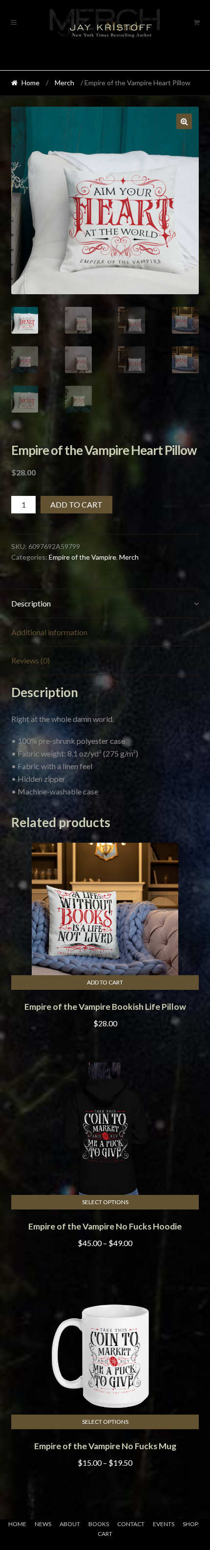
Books (98, 1524)
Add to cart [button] (105, 982)
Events (163, 1524)
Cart (105, 1533)
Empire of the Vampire (82, 557)
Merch (64, 82)
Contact (131, 1524)
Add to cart (76, 504)
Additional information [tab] (49, 632)
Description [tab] (31, 603)
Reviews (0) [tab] (30, 660)
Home (30, 82)
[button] (184, 121)
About (70, 1524)
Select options (105, 1202)
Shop (190, 1524)
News (43, 1524)
